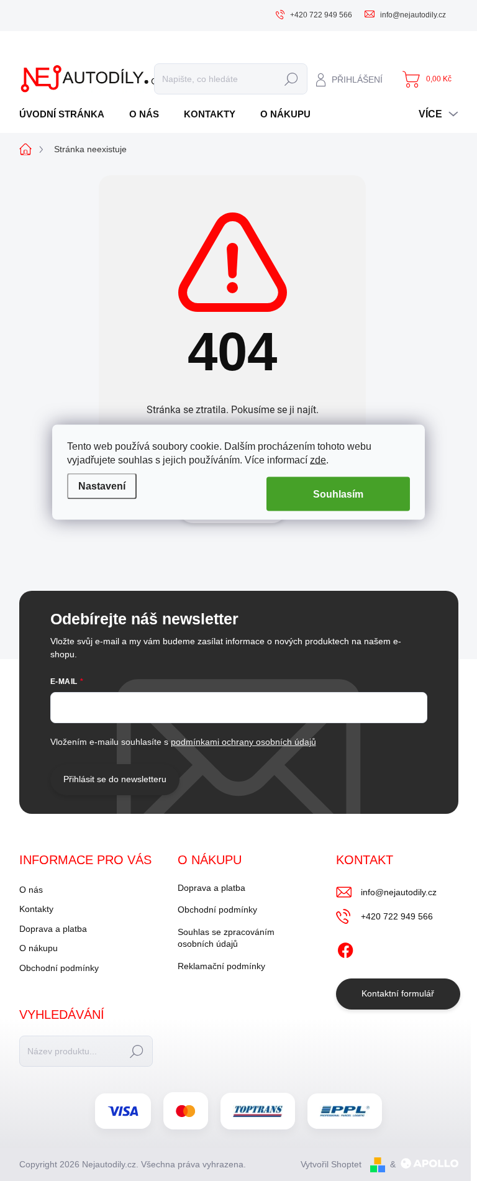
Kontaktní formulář (397, 993)
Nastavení (101, 485)
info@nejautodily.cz (399, 892)
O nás (31, 890)
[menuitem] (66, 114)
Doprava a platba (53, 929)
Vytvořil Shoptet (331, 1164)
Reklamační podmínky (221, 966)
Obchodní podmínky (59, 968)
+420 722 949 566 (397, 916)
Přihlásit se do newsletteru (114, 779)
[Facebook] (345, 948)
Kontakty (36, 909)
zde (318, 460)
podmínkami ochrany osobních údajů (243, 742)
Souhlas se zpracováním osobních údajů (226, 938)
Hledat (291, 79)
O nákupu (38, 948)
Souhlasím (338, 494)
